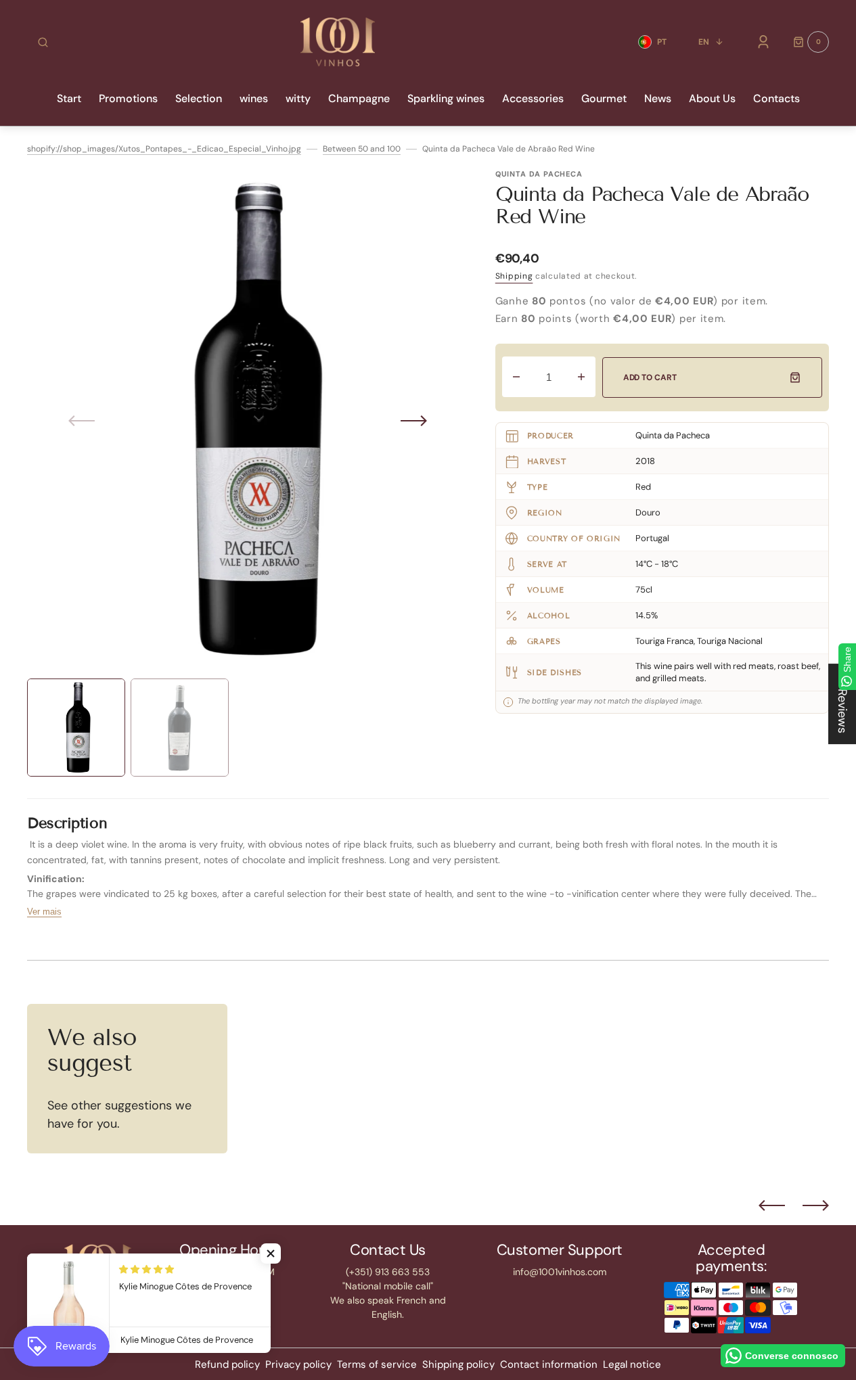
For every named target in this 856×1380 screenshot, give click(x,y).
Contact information (549, 1364)
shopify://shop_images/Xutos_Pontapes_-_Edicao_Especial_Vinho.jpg (164, 148)
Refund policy (227, 1364)
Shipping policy (458, 1364)
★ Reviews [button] (842, 703)
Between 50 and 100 (362, 148)
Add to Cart (650, 377)
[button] (43, 42)
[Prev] (772, 1205)
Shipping (514, 276)
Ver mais (44, 911)
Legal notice (632, 1364)
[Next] (816, 1205)
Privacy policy (298, 1364)
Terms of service (377, 1364)
